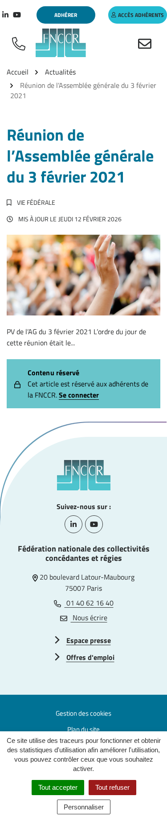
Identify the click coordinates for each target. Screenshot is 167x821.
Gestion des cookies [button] (83, 713)
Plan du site (83, 729)
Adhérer (65, 15)
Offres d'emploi (90, 657)
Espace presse (88, 640)
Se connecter (79, 395)
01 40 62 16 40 (89, 602)
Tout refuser (112, 787)
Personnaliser (84, 807)
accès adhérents (141, 15)
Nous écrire (89, 617)
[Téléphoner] (20, 42)
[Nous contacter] (146, 42)
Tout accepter (57, 787)
